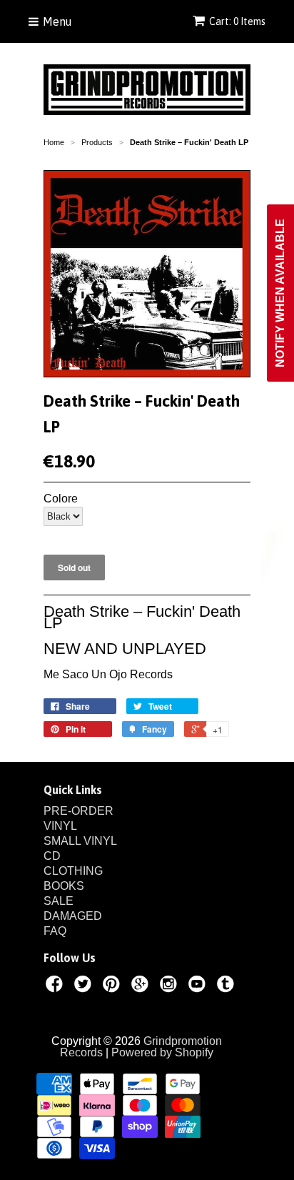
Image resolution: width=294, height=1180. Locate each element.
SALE (59, 901)
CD (52, 856)
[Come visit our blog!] (227, 986)
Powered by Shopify (162, 1052)
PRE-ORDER (78, 811)
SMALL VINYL (80, 841)
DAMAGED (73, 916)
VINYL (60, 826)
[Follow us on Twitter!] (85, 986)
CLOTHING (73, 871)
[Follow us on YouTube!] (199, 986)
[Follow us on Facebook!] (56, 986)
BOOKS (64, 886)
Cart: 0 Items (237, 21)
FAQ (55, 931)
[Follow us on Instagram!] (170, 986)
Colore (61, 499)
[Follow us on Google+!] (142, 986)
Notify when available (280, 293)
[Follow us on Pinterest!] (113, 986)
